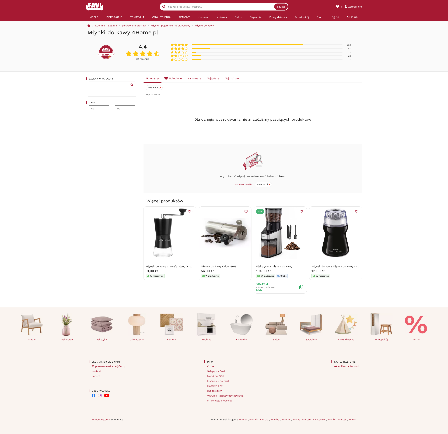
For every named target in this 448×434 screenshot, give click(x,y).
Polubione (175, 78)
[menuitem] (93, 17)
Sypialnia (311, 339)
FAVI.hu (275, 419)
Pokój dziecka (346, 339)
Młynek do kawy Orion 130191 (219, 266)
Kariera (96, 376)
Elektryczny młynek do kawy (274, 266)
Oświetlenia (137, 339)
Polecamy (152, 78)
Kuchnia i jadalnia (106, 25)
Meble (32, 339)
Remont (171, 339)
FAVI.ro (264, 419)
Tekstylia (102, 339)
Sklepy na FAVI (216, 371)
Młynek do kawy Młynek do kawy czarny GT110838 (343, 266)
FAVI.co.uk (319, 419)
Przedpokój (381, 339)
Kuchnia (206, 339)
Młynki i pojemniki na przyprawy (170, 25)
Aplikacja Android (348, 366)
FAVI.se (307, 419)
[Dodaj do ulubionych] (246, 211)
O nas (210, 366)
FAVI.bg (332, 419)
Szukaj (281, 6)
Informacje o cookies (219, 400)
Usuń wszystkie (243, 184)
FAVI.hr (286, 419)
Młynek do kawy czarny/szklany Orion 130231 (174, 266)
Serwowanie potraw (134, 25)
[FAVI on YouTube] (106, 395)
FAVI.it (296, 419)
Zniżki (416, 339)
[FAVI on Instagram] (100, 395)
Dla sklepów (214, 390)
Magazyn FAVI (215, 385)
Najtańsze (213, 78)
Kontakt (96, 371)
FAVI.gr (342, 419)
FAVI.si (352, 419)
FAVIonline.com (101, 419)
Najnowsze (194, 78)
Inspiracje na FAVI (218, 381)
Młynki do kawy (204, 25)
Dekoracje (67, 339)
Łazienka (241, 339)
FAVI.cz (243, 419)
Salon (276, 339)
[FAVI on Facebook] (93, 395)
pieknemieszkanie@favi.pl (110, 366)
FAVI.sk (254, 419)
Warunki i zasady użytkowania (225, 395)
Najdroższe (232, 78)
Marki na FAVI (215, 376)
